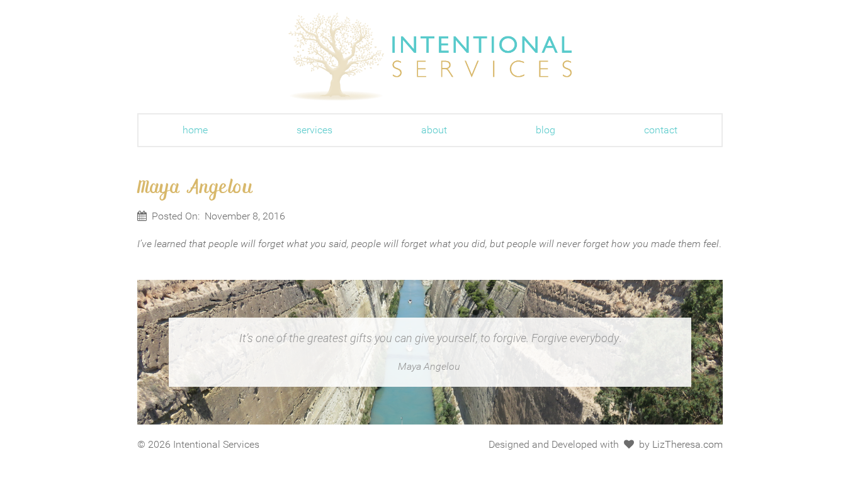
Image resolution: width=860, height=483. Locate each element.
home (195, 130)
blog (545, 130)
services (314, 130)
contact (660, 130)
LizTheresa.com (687, 444)
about (434, 130)
